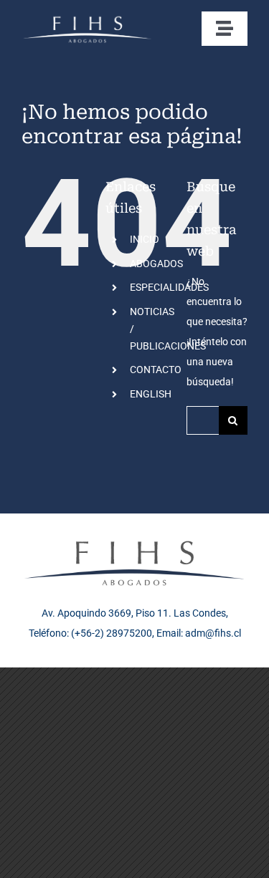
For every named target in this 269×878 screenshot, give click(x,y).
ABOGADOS (156, 263)
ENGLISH (150, 394)
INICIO (144, 239)
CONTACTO (155, 369)
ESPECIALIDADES (169, 287)
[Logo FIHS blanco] (88, 18)
